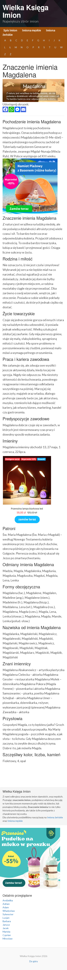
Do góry (33, 961)
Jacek (6, 928)
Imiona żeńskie (55, 817)
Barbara (7, 921)
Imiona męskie (31, 30)
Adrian (6, 903)
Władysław (9, 910)
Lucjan (6, 917)
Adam (6, 907)
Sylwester (8, 914)
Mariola (6, 931)
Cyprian (7, 935)
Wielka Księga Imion (25, 11)
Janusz (6, 924)
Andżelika (8, 900)
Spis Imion (10, 30)
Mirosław (8, 938)
